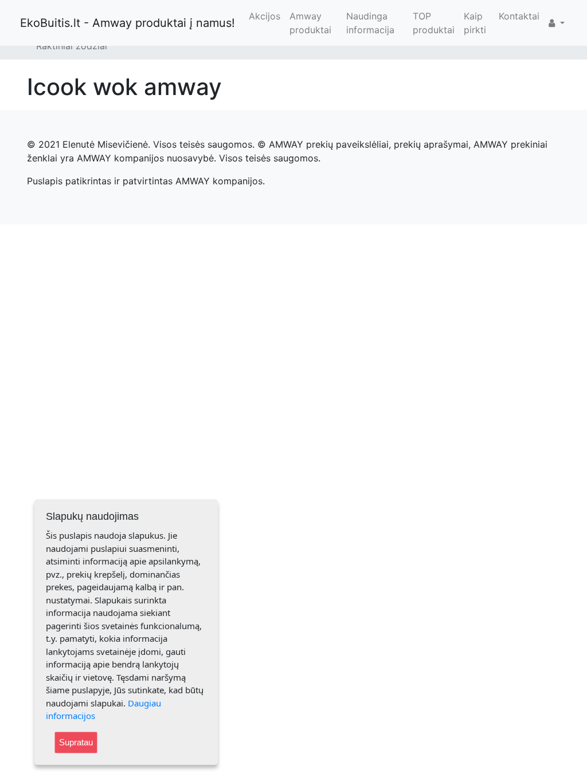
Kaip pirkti (475, 22)
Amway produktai (310, 22)
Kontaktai (519, 16)
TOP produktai (434, 22)
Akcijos (264, 16)
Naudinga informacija (370, 22)
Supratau (76, 742)
